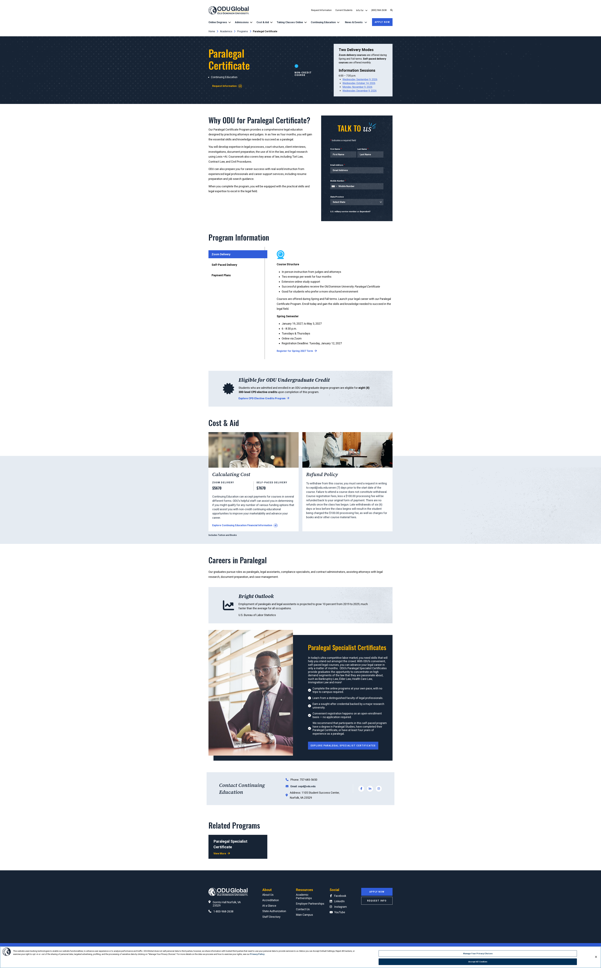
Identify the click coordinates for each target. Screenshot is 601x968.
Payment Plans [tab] (221, 275)
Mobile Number (337, 181)
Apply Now (382, 22)
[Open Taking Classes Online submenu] (305, 22)
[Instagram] (379, 789)
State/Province (337, 197)
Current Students (343, 10)
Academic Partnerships (304, 896)
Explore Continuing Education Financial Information (242, 525)
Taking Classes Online (290, 22)
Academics (226, 31)
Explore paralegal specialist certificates (343, 745)
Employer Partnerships (310, 903)
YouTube (339, 912)
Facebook (340, 895)
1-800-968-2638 (223, 911)
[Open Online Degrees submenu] (229, 22)
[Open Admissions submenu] (251, 22)
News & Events (354, 22)
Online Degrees (217, 22)
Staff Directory (271, 916)
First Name (335, 149)
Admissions (242, 22)
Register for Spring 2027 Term (295, 350)
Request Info (377, 900)
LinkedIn (339, 901)
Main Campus (304, 914)
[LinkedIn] (370, 789)
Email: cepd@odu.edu (303, 786)
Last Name (362, 149)
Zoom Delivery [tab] (221, 254)
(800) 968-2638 (379, 10)
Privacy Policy (257, 954)
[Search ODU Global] (391, 10)
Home (211, 31)
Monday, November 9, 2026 (357, 86)
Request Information (321, 10)
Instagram (340, 906)
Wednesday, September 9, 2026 (359, 79)
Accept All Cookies (477, 961)
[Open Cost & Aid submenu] (271, 22)
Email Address (336, 165)
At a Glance (269, 905)
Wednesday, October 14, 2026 (358, 83)
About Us (268, 894)
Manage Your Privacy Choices (478, 953)
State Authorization (274, 911)
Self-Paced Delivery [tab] (224, 264)
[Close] (596, 956)
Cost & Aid (263, 22)
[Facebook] (361, 789)
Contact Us (303, 909)
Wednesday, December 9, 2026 (359, 90)
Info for (360, 10)
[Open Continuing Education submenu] (338, 22)
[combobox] (334, 186)
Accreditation (270, 900)
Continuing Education (323, 22)
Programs (242, 31)
